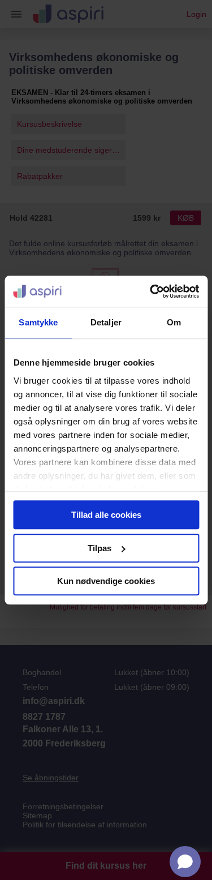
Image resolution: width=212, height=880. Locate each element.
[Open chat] (185, 862)
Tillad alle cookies (106, 515)
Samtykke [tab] (38, 322)
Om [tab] (174, 322)
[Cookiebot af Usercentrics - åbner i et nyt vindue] (151, 291)
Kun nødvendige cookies (106, 581)
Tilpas (99, 548)
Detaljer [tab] (106, 322)
